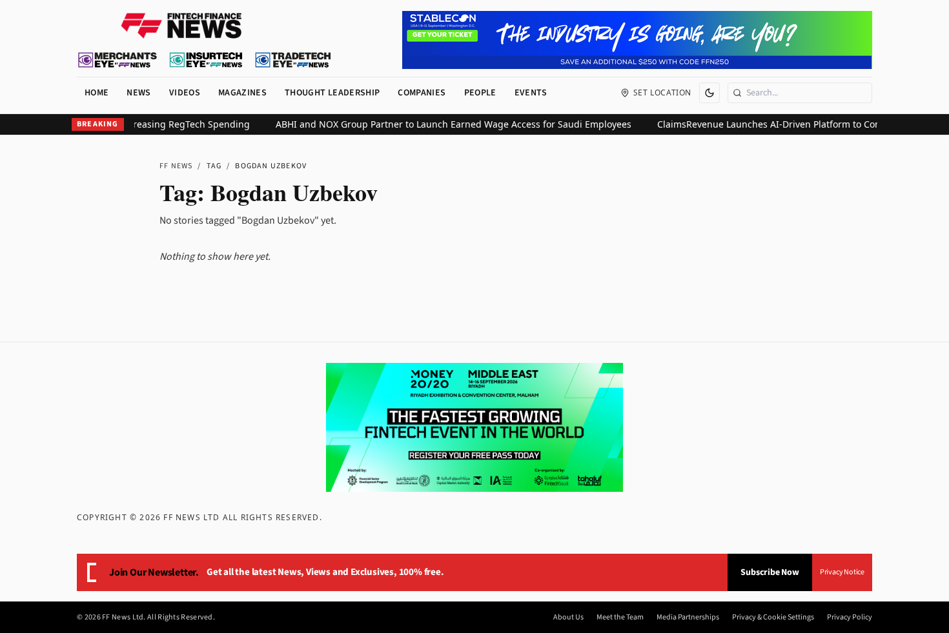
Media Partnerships (688, 617)
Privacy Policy (849, 617)
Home (96, 92)
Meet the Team (620, 617)
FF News (175, 166)
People (480, 92)
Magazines (242, 92)
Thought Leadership (332, 92)
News (138, 92)
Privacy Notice (842, 572)
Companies (421, 92)
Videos (184, 92)
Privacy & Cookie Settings (773, 617)
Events (531, 92)
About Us (568, 617)
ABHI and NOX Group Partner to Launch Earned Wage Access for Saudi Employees (444, 124)
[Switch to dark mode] (709, 93)
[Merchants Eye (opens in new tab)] (117, 60)
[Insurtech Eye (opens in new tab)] (205, 60)
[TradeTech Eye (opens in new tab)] (293, 60)
